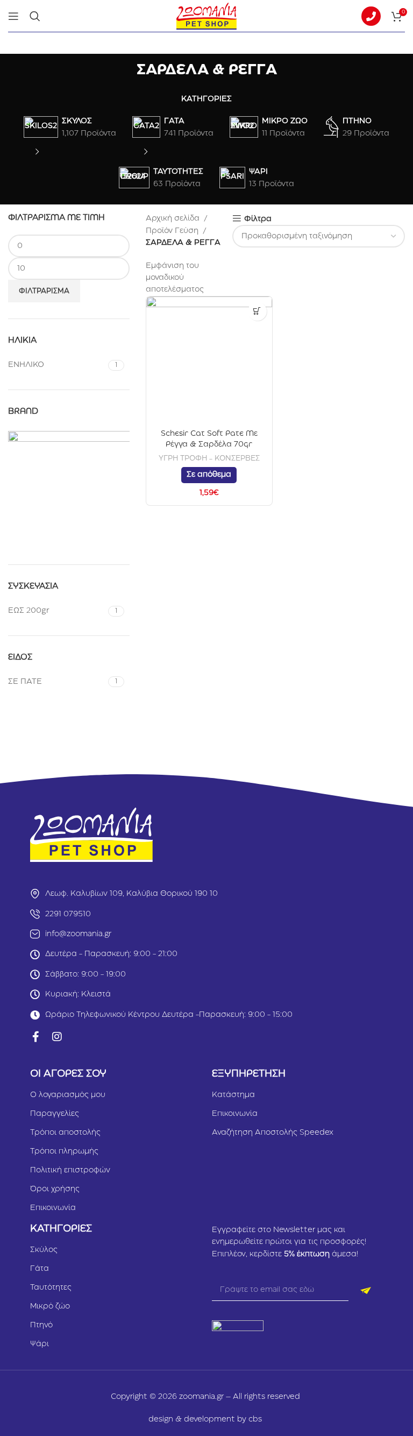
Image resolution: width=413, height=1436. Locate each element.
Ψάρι (39, 1344)
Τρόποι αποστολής (65, 1132)
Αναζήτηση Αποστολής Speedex (272, 1132)
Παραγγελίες (54, 1113)
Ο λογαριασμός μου (67, 1095)
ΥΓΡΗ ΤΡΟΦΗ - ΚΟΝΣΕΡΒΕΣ (209, 458)
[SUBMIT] (365, 1290)
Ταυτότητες (51, 1287)
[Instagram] (57, 1036)
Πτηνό (41, 1325)
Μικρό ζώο (50, 1306)
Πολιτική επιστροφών (70, 1170)
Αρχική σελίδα (173, 218)
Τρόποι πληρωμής (64, 1151)
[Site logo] (206, 15)
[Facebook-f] (35, 1036)
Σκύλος (44, 1250)
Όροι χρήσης (55, 1189)
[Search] (35, 16)
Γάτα (39, 1268)
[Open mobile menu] (13, 16)
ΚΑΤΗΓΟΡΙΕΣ (206, 99)
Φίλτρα (258, 219)
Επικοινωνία (53, 1208)
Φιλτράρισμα (44, 291)
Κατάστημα (233, 1095)
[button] (257, 311)
